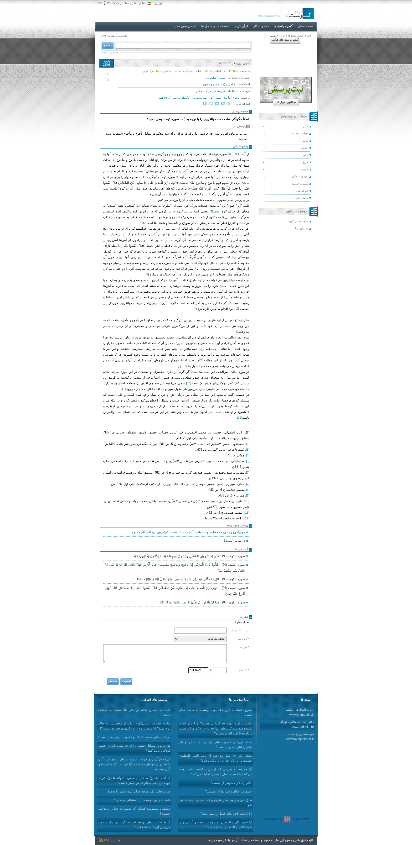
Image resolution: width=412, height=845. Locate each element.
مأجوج (226, 97)
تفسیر (222, 77)
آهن (211, 97)
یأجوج (236, 97)
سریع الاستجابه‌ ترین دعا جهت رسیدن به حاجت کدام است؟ (215, 712)
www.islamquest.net (269, 16)
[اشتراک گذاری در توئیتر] (211, 104)
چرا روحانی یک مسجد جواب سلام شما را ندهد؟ (139, 791)
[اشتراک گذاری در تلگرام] (217, 104)
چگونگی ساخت (181, 97)
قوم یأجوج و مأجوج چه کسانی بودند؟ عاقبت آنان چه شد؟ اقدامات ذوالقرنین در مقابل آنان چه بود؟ (188, 532)
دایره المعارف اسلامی (299, 712)
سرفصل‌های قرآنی (215, 91)
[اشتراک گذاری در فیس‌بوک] (204, 104)
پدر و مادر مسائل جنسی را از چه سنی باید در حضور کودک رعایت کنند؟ (134, 748)
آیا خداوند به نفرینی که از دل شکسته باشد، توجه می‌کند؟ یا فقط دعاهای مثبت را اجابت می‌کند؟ (215, 771)
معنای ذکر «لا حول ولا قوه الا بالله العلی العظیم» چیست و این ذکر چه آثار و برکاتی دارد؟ (215, 758)
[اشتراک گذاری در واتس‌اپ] (229, 104)
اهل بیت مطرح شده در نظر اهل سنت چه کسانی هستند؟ (134, 712)
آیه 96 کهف (164, 97)
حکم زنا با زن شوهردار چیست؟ (231, 783)
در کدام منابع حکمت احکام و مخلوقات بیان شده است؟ (134, 737)
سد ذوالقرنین (199, 97)
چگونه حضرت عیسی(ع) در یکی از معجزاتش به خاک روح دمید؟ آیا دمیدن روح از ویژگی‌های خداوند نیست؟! (134, 726)
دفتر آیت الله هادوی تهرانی (296, 724)
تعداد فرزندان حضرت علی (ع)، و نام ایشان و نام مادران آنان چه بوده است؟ (215, 744)
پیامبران (198, 91)
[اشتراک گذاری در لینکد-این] (223, 104)
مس (218, 97)
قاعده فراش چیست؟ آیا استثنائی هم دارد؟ (142, 800)
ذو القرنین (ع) (229, 84)
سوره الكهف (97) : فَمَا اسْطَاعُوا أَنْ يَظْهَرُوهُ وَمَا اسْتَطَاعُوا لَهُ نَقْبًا (202, 602)
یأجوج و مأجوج (211, 84)
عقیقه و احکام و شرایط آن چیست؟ (228, 791)
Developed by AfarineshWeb (287, 819)
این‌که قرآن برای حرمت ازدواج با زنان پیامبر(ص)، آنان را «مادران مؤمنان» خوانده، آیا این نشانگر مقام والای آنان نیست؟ (134, 764)
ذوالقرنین (211, 77)
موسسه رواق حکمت (300, 736)
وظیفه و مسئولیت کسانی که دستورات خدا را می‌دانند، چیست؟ (134, 811)
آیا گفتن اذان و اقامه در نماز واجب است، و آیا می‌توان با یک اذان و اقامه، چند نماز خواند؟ (215, 824)
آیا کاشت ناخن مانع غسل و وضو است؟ (226, 813)
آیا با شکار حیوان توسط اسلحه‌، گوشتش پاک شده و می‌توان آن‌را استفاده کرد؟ (134, 824)
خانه (309, 35)
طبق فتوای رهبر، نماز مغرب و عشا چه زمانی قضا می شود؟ (215, 802)
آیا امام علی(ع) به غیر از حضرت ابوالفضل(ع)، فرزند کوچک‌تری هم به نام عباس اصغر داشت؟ (134, 780)
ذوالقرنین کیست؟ (234, 540)
